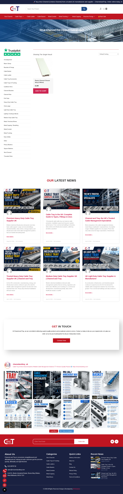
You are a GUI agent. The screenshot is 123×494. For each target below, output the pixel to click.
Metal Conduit (52, 16)
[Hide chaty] (5, 490)
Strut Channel (8, 16)
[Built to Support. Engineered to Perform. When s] (18, 414)
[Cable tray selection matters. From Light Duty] (18, 385)
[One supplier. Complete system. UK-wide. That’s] (47, 385)
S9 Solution (76, 489)
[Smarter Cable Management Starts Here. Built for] (76, 414)
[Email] (5, 476)
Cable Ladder (31, 16)
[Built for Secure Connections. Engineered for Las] (76, 385)
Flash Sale (103, 16)
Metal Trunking (63, 16)
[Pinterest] (112, 441)
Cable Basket (41, 16)
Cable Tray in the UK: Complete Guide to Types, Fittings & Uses (108, 466)
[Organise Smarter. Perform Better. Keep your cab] (105, 385)
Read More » (10, 236)
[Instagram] (116, 441)
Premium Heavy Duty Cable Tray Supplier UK (109, 458)
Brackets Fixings (88, 16)
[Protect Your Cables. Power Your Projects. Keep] (47, 414)
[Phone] (5, 471)
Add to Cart (40, 91)
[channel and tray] (14, 8)
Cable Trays (18, 16)
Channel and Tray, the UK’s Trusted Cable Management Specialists (109, 475)
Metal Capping (76, 16)
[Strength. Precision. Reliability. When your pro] (105, 414)
